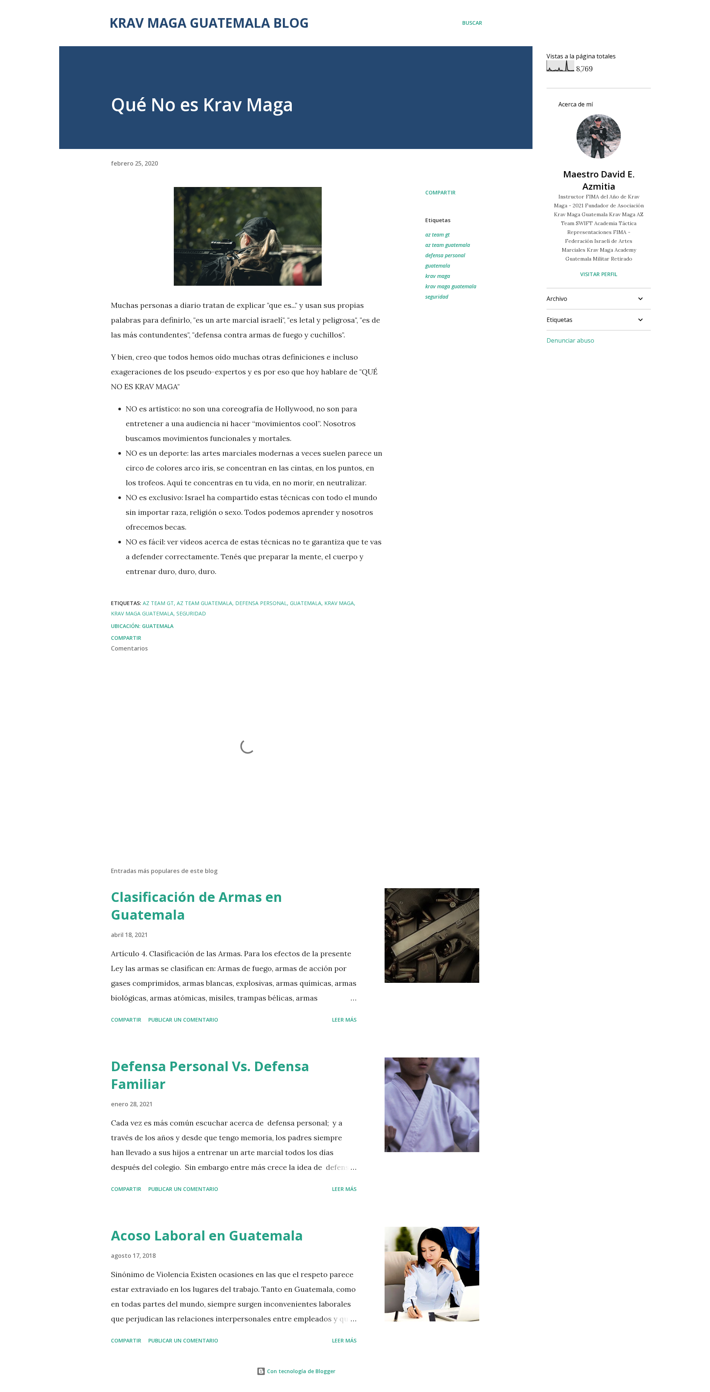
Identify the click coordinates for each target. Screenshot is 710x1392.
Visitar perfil (598, 274)
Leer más (344, 1019)
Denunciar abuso (570, 340)
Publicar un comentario (183, 1019)
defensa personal (445, 255)
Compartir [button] (440, 192)
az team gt (437, 234)
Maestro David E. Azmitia (599, 180)
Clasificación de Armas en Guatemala (196, 906)
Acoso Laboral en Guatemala (207, 1235)
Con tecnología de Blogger (300, 1371)
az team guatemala (447, 244)
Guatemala (157, 625)
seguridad (436, 296)
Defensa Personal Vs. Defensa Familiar (210, 1075)
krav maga (437, 275)
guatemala (437, 265)
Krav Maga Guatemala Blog (209, 22)
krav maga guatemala (450, 286)
